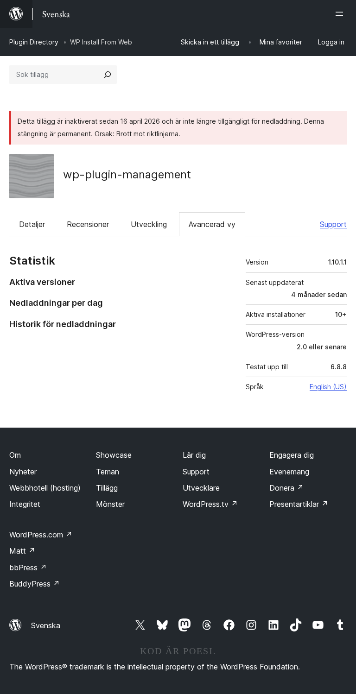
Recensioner (88, 224)
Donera (286, 487)
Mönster (110, 504)
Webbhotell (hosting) (45, 487)
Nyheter (23, 471)
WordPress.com (40, 534)
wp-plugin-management (127, 174)
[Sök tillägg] (107, 74)
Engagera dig (291, 455)
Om (15, 455)
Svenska (45, 625)
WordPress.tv (210, 504)
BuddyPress (34, 583)
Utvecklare (201, 487)
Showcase (114, 455)
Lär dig (194, 455)
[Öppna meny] (341, 14)
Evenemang (289, 471)
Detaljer (32, 224)
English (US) (328, 387)
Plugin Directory (33, 42)
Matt (22, 550)
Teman (107, 471)
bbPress (28, 567)
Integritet (24, 504)
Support (333, 224)
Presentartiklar (298, 504)
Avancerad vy (212, 224)
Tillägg (107, 487)
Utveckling (149, 224)
